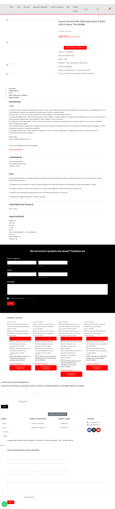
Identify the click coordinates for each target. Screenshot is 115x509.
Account (75, 11)
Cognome (41, 266)
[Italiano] (86, 9)
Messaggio (11, 282)
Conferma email (43, 277)
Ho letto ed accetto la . (22, 298)
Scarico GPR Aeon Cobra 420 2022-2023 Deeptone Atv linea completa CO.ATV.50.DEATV (45, 358)
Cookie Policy (64, 423)
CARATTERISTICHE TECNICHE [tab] (18, 95)
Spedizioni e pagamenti (40, 7)
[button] (4, 504)
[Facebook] (89, 430)
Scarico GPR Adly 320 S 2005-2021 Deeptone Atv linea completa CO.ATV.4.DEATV (96, 358)
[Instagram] (94, 430)
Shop (18, 7)
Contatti (75, 7)
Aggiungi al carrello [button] (20, 368)
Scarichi (11, 354)
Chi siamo (27, 7)
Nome (9, 266)
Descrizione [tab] (12, 88)
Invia (10, 303)
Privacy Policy (29, 298)
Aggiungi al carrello (75, 48)
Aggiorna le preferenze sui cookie (68, 432)
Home (11, 7)
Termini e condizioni (57, 7)
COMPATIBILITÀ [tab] (13, 91)
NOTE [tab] (10, 93)
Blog (68, 7)
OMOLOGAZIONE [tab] (14, 97)
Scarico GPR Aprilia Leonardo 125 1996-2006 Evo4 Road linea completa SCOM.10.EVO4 (19, 358)
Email (9, 277)
